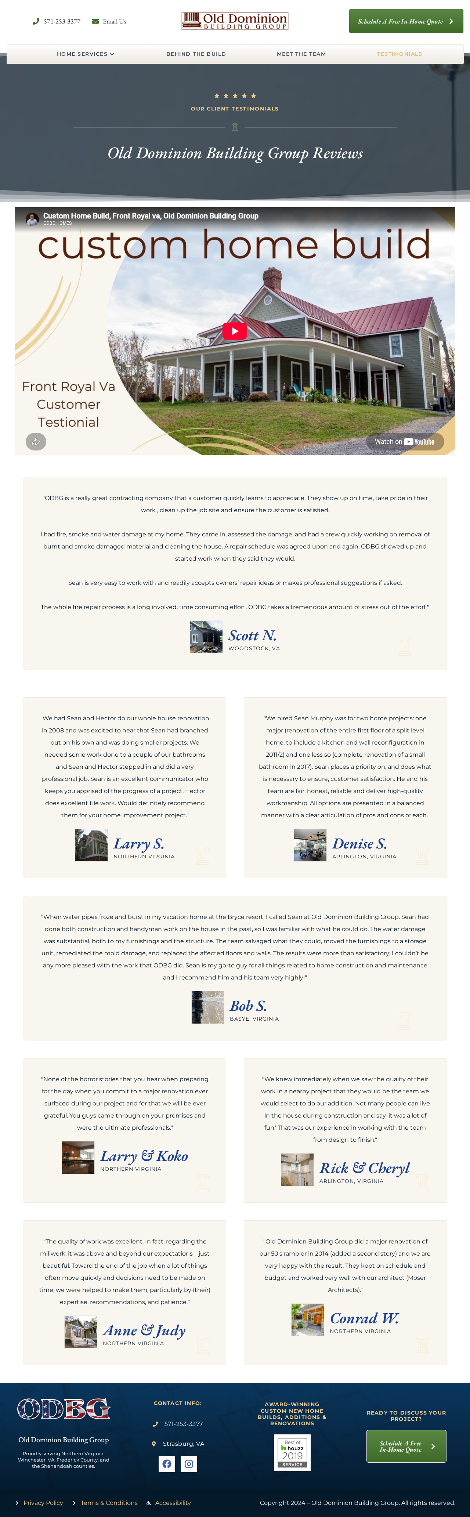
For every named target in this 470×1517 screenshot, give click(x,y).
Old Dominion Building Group (63, 1439)
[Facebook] (167, 1464)
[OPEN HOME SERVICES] (112, 54)
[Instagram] (189, 1464)
